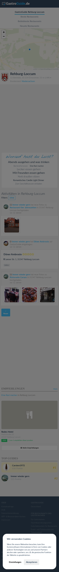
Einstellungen (15, 562)
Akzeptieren (31, 562)
